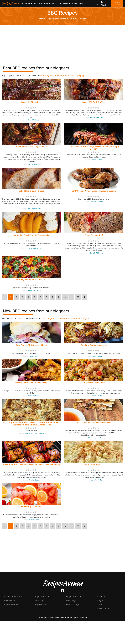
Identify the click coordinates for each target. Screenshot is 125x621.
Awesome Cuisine (96, 202)
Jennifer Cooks (96, 396)
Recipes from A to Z (13, 596)
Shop (74, 4)
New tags (39, 600)
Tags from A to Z (43, 596)
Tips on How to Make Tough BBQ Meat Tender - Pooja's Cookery (93, 147)
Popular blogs (72, 604)
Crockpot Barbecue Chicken (94, 345)
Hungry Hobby (34, 356)
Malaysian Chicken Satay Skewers (31, 382)
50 (78, 297)
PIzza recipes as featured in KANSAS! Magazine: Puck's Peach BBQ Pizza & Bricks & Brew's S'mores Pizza (31, 423)
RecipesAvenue (11, 3)
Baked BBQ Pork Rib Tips (93, 102)
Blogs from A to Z (74, 596)
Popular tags (41, 604)
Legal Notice (103, 608)
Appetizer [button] (26, 4)
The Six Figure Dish (34, 248)
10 (65, 297)
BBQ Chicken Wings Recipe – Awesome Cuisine (94, 191)
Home (42, 18)
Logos (100, 600)
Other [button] (65, 4)
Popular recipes (11, 604)
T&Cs (99, 604)
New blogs (71, 600)
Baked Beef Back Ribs (31, 102)
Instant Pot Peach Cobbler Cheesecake (31, 235)
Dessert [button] (56, 4)
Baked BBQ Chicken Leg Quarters (31, 146)
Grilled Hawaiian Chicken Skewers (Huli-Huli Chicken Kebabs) (31, 464)
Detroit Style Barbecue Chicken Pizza (31, 279)
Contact (101, 596)
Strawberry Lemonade (31, 506)
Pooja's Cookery (97, 160)
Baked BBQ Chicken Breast (31, 191)
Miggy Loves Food (34, 290)
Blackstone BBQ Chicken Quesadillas (94, 422)
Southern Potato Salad (93, 464)
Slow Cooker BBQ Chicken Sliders (31, 345)
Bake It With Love (34, 120)
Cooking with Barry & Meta (34, 433)
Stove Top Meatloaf (94, 235)
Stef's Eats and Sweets (96, 438)
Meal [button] (46, 4)
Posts (81, 4)
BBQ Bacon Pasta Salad (94, 382)
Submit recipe (117, 3)
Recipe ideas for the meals (60, 18)
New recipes (9, 600)
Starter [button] (37, 4)
